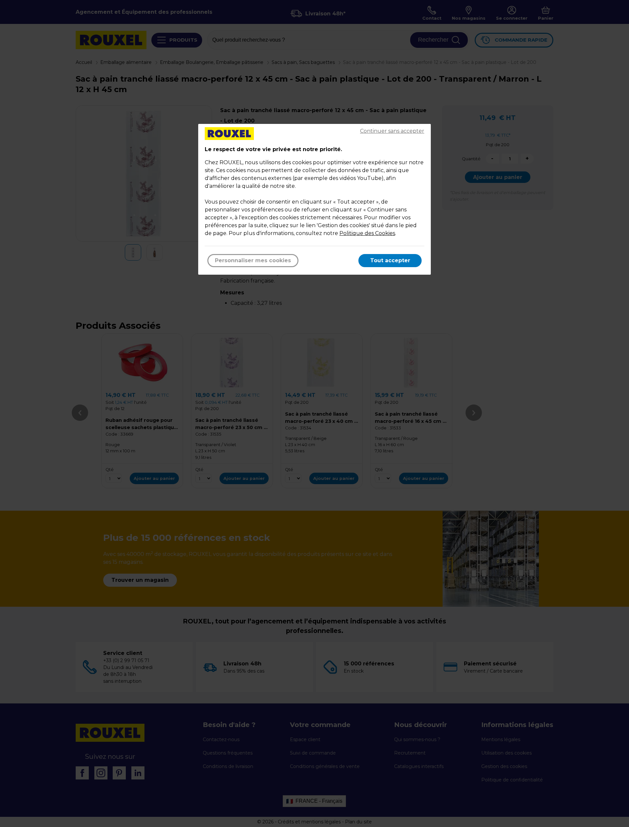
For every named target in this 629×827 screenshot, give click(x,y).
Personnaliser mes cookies (253, 260)
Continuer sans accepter (392, 131)
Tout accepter (390, 260)
